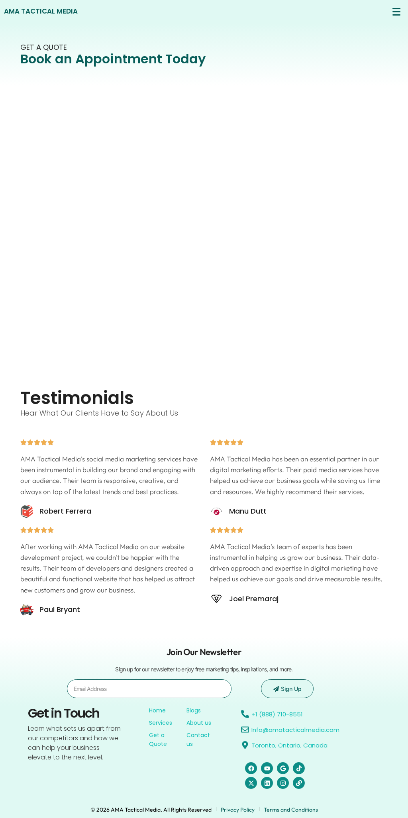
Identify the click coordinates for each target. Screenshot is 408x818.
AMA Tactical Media (41, 11)
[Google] (283, 768)
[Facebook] (251, 768)
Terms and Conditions (291, 809)
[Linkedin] (267, 783)
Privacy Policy (238, 809)
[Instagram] (283, 783)
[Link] (299, 783)
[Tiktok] (299, 768)
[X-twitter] (251, 783)
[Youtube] (267, 768)
